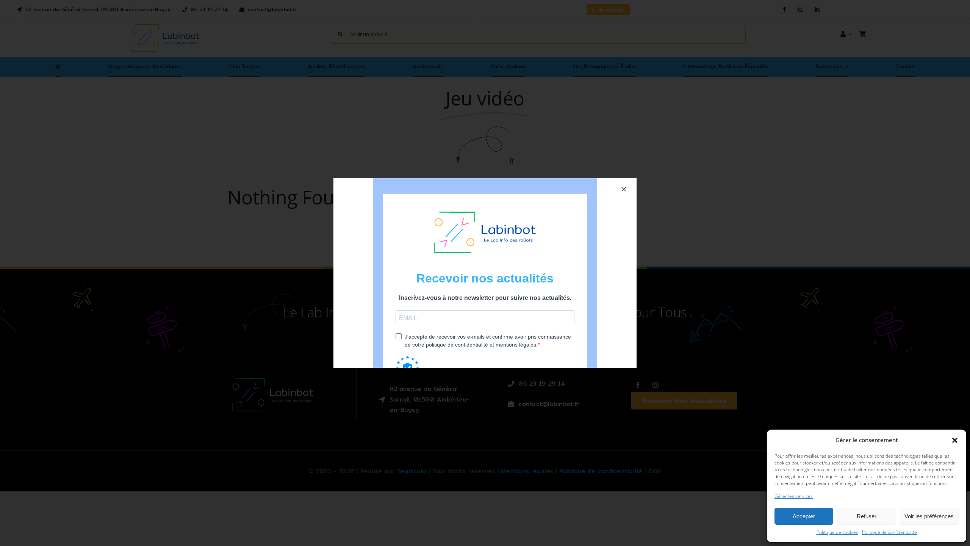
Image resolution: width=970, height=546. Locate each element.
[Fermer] (623, 189)
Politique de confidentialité (889, 532)
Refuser (866, 516)
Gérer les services (793, 496)
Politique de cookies (837, 532)
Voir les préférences (929, 516)
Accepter (804, 516)
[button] (955, 440)
